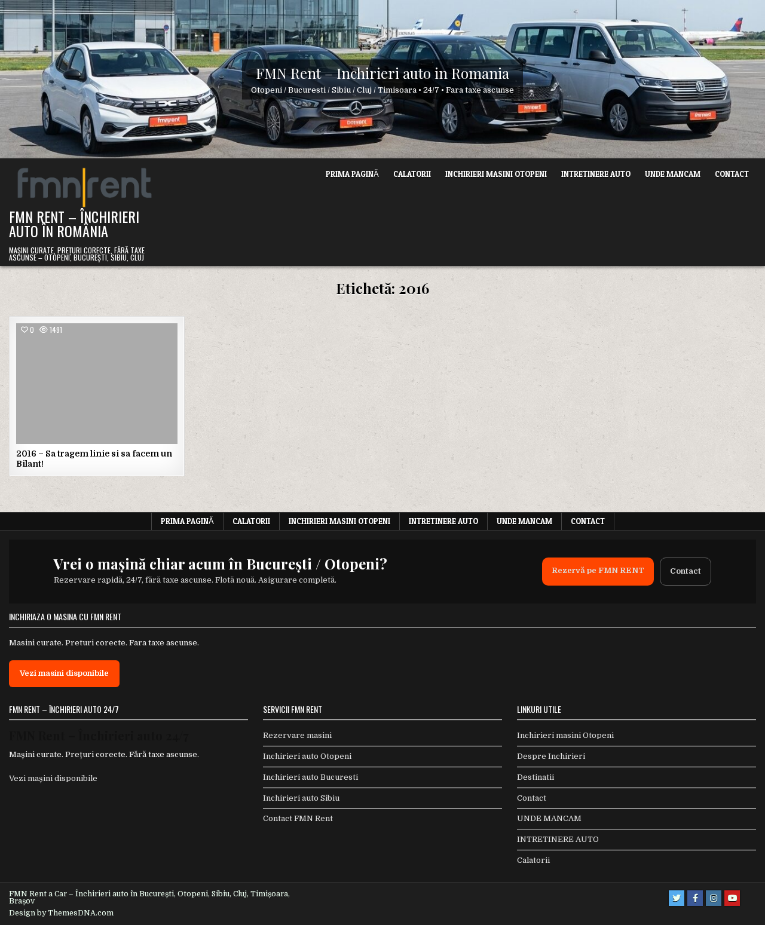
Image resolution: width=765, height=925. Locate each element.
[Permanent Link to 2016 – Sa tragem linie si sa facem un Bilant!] (97, 383)
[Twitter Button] (676, 898)
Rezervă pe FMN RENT (598, 570)
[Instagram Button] (713, 898)
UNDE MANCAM (672, 174)
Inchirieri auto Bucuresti (310, 777)
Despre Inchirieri (551, 756)
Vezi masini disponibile (64, 673)
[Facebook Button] (695, 898)
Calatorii (412, 174)
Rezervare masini (297, 735)
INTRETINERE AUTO (596, 174)
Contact (732, 174)
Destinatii (535, 777)
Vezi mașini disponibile (53, 778)
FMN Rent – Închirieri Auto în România (74, 223)
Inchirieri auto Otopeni (307, 756)
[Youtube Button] (732, 898)
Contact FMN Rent (298, 818)
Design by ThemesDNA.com (61, 913)
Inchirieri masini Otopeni (496, 174)
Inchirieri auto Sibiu (301, 798)
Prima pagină (352, 174)
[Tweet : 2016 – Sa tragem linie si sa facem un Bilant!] (78, 437)
